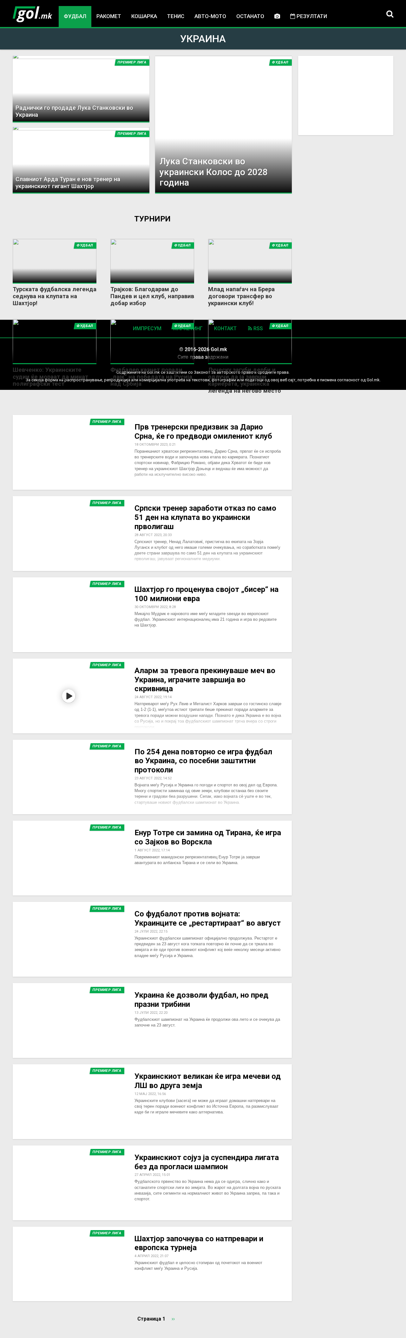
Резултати (311, 16)
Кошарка (144, 16)
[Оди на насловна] (32, 14)
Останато (250, 16)
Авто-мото (210, 16)
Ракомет (108, 16)
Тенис (175, 16)
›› (173, 1319)
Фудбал (75, 16)
